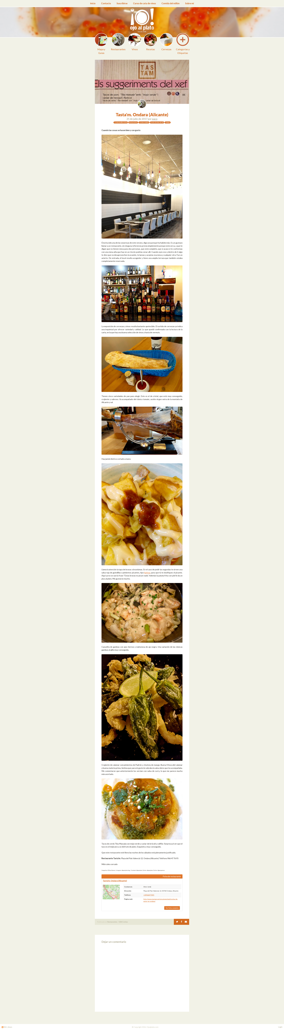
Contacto (106, 3)
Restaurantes (112, 922)
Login (280, 1027)
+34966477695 (148, 895)
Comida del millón (170, 3)
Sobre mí (189, 3)
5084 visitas (123, 922)
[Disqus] (142, 977)
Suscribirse (122, 3)
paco (154, 118)
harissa (147, 572)
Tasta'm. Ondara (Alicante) (142, 114)
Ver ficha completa (172, 908)
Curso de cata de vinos (144, 3)
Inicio (93, 3)
